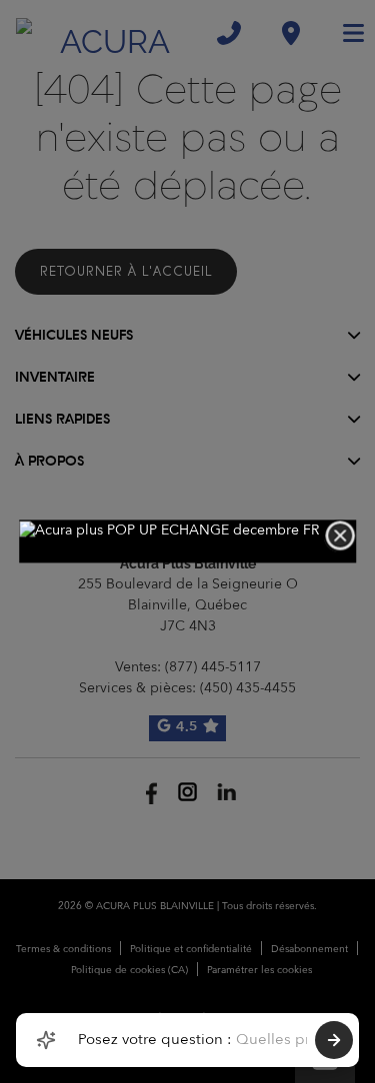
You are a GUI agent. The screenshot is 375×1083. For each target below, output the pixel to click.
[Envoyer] (334, 1040)
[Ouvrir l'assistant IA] (46, 1040)
